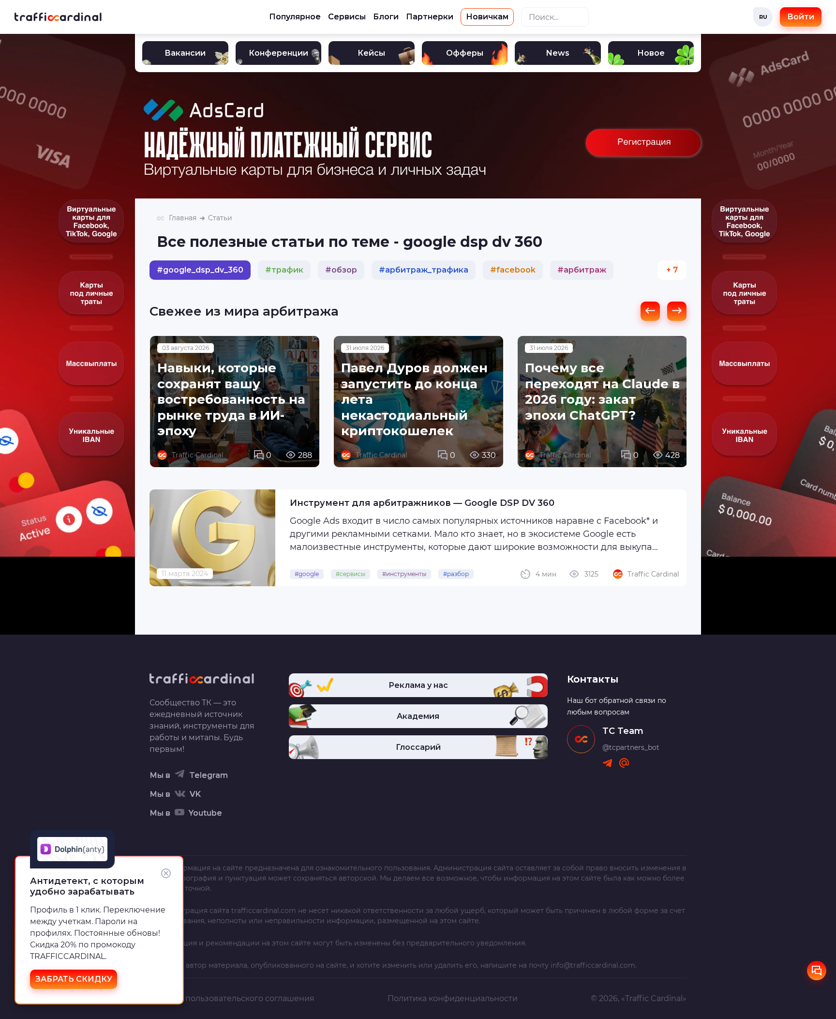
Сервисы (347, 16)
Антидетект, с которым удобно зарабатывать (87, 886)
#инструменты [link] (404, 574)
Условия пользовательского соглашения (231, 998)
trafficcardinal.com (263, 910)
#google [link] (307, 574)
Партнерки (429, 16)
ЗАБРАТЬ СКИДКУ (73, 979)
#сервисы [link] (350, 574)
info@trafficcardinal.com (593, 965)
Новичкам (487, 16)
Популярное (295, 16)
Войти (800, 16)
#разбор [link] (456, 574)
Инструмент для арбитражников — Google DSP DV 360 (422, 503)
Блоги (386, 16)
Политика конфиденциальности (453, 998)
